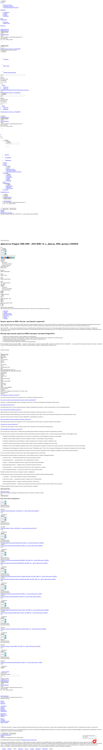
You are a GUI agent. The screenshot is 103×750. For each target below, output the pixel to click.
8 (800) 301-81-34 (5, 29)
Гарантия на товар (5, 721)
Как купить (6, 316)
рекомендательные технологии (29, 739)
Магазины (5, 22)
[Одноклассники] (4, 258)
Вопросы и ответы (7, 314)
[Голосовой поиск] (2, 82)
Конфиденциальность (6, 735)
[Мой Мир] (6, 258)
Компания (3, 703)
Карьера (5, 14)
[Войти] (1, 132)
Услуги (2, 702)
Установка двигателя (8, 6)
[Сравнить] (4, 254)
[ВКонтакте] (2, 258)
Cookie (2, 736)
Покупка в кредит (7, 5)
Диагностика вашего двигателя (10, 7)
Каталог (2, 701)
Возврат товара (4, 722)
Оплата (5, 317)
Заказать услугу (4, 495)
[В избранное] (4, 252)
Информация (4, 711)
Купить (2, 261)
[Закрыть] (2, 138)
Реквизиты (6, 16)
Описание (5, 310)
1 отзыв (3, 248)
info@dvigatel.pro (5, 34)
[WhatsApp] (12, 258)
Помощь (3, 716)
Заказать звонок (4, 32)
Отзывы (5, 13)
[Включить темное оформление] (2, 47)
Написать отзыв (4, 354)
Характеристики (7, 313)
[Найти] (5, 82)
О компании (6, 12)
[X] (8, 258)
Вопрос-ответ (6, 23)
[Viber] (10, 258)
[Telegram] (14, 258)
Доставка (5, 318)
